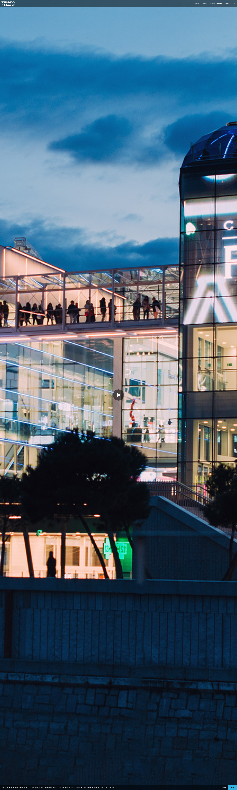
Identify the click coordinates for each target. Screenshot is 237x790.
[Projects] (219, 4)
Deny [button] (224, 787)
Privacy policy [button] (109, 787)
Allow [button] (232, 787)
